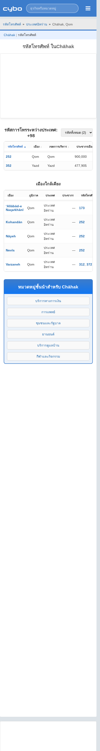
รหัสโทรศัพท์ (12, 24)
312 (82, 264)
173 (82, 208)
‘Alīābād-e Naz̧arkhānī (14, 208)
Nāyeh (11, 236)
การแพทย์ (48, 312)
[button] (52, 8)
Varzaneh (13, 264)
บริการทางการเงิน (48, 301)
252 (8, 156)
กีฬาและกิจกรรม (48, 356)
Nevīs (10, 250)
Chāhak (9, 35)
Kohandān (14, 222)
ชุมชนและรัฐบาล (48, 323)
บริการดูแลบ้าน (48, 345)
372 (89, 264)
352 (8, 165)
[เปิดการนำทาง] (88, 8)
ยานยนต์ (48, 334)
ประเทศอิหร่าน (36, 24)
